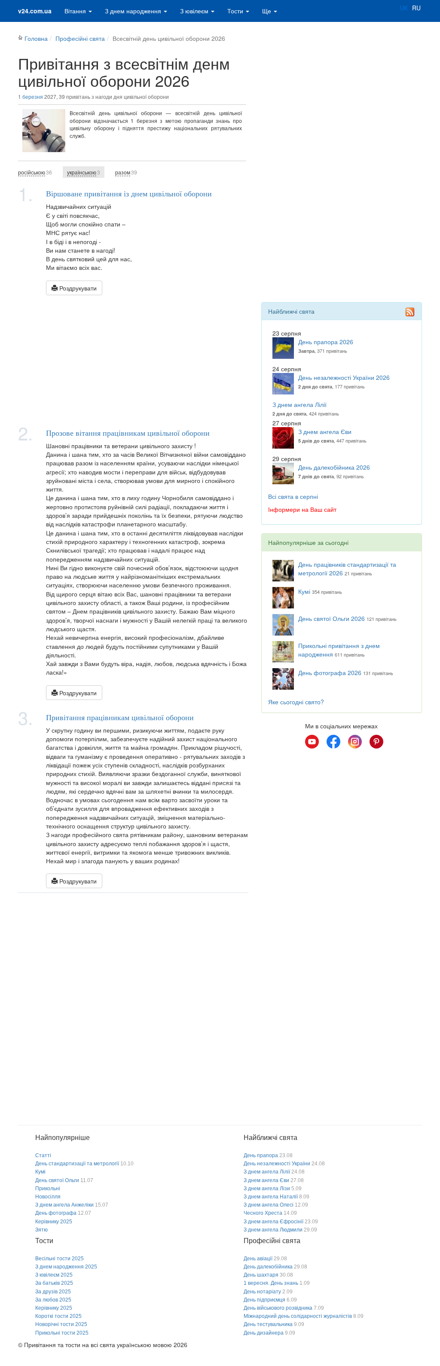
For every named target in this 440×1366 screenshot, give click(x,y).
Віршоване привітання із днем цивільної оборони (129, 193)
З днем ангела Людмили (273, 1230)
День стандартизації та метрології (77, 1164)
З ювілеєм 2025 (54, 1275)
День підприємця (264, 1300)
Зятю (41, 1230)
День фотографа (55, 1213)
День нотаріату (262, 1292)
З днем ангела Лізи (267, 1189)
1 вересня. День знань (271, 1283)
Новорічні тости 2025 (61, 1324)
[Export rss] (410, 312)
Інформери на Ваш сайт (302, 509)
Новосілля (48, 1197)
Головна (36, 38)
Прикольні (47, 1189)
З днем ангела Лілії (299, 404)
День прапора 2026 (325, 341)
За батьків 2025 (54, 1283)
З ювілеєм (195, 10)
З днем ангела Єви (324, 431)
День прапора (261, 1155)
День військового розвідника (278, 1308)
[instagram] (355, 741)
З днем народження (134, 10)
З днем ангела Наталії (271, 1197)
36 (35, 172)
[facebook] (333, 741)
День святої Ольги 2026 (331, 618)
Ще (267, 10)
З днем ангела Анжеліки (64, 1205)
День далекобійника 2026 (334, 467)
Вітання (76, 10)
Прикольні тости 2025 (62, 1333)
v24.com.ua (35, 10)
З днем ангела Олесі (268, 1205)
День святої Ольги (57, 1180)
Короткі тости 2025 (58, 1316)
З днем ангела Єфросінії (273, 1222)
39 (126, 172)
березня (32, 96)
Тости (236, 10)
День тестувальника (268, 1324)
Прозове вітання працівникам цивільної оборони (128, 433)
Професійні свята (80, 38)
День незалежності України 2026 (344, 377)
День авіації (258, 1259)
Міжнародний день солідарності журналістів (298, 1316)
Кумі (304, 591)
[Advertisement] (133, 359)
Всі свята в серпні (293, 496)
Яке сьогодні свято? (296, 701)
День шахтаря (261, 1275)
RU (416, 7)
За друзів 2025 (53, 1292)
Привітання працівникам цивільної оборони (120, 717)
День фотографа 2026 (329, 672)
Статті (43, 1155)
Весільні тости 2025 (59, 1259)
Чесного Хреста (263, 1213)
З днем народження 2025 (66, 1267)
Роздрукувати (77, 288)
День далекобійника (268, 1267)
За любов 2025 (53, 1300)
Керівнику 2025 (53, 1222)
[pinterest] (376, 741)
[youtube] (312, 741)
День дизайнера (264, 1333)
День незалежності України (277, 1164)
